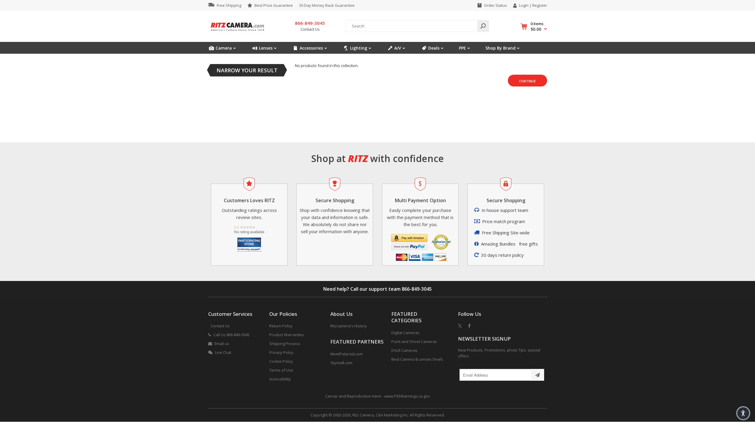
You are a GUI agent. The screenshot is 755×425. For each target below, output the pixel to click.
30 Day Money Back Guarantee (326, 5)
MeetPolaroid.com (346, 354)
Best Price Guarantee (274, 5)
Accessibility (280, 379)
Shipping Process (284, 343)
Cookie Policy (281, 361)
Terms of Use (281, 370)
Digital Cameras (405, 332)
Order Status (495, 5)
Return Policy (281, 325)
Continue (527, 81)
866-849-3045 (417, 289)
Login (523, 5)
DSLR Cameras (404, 350)
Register (539, 5)
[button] (743, 413)
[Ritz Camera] (237, 32)
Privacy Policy (281, 352)
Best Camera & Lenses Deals (417, 359)
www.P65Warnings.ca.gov (407, 396)
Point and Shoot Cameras (414, 341)
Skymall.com (341, 362)
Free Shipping (229, 5)
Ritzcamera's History (348, 325)
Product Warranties (286, 334)
